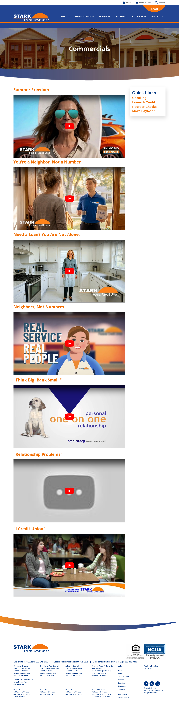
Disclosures (122, 694)
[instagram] (152, 683)
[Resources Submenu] (145, 16)
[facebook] (146, 683)
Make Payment (143, 111)
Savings (103, 16)
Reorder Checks (144, 106)
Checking (120, 16)
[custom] (157, 683)
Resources (137, 16)
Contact (156, 16)
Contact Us (122, 689)
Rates (120, 674)
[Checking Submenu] (127, 16)
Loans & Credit (83, 16)
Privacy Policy (123, 697)
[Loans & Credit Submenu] (93, 16)
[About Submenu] (70, 16)
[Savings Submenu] (109, 16)
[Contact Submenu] (163, 16)
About (64, 16)
